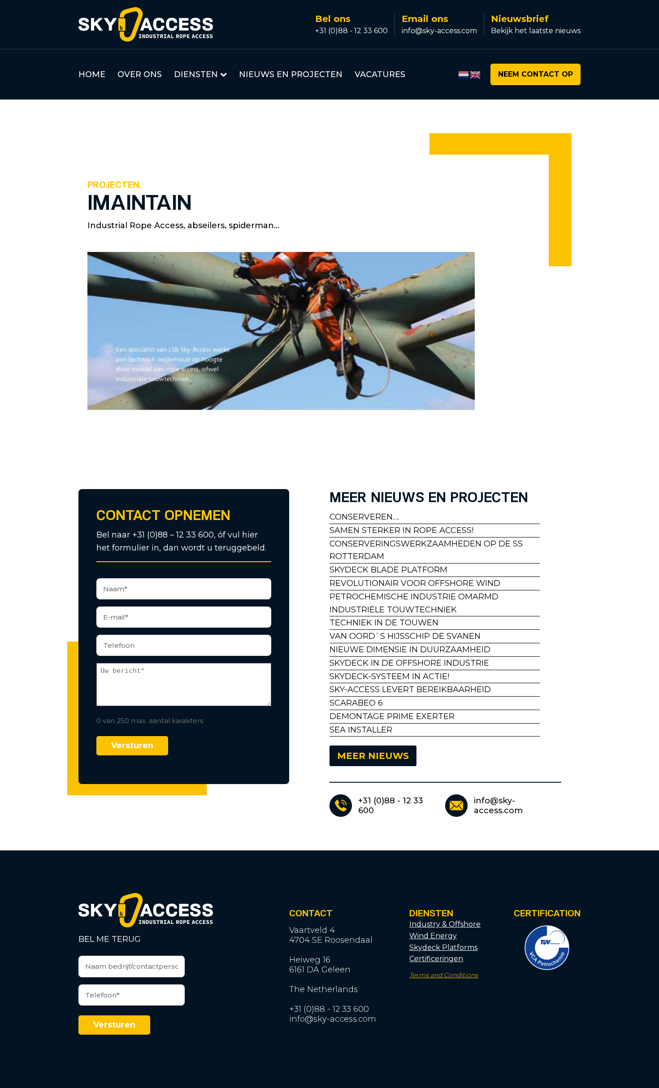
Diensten (196, 74)
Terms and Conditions (443, 975)
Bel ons (333, 18)
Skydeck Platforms (443, 947)
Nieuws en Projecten (291, 74)
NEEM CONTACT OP (535, 74)
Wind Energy (433, 936)
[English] (475, 74)
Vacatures (380, 74)
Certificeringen (436, 958)
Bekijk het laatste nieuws (536, 30)
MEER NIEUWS (373, 755)
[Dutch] (464, 74)
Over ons (139, 74)
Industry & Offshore (445, 924)
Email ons (425, 18)
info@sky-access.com (439, 30)
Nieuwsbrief (520, 18)
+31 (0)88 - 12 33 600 (351, 30)
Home (91, 74)
